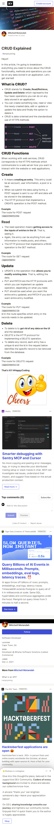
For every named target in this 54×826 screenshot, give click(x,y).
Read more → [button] (10, 486)
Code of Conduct (19, 523)
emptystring (9, 53)
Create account (43, 3)
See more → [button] (9, 609)
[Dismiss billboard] (50, 771)
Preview (24, 515)
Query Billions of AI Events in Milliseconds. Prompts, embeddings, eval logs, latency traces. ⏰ (25, 570)
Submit (11, 515)
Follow (27, 632)
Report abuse (36, 523)
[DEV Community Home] (10, 3)
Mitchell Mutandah (17, 33)
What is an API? (9, 678)
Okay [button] (7, 821)
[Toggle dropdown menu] (50, 411)
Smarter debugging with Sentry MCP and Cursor (22, 456)
